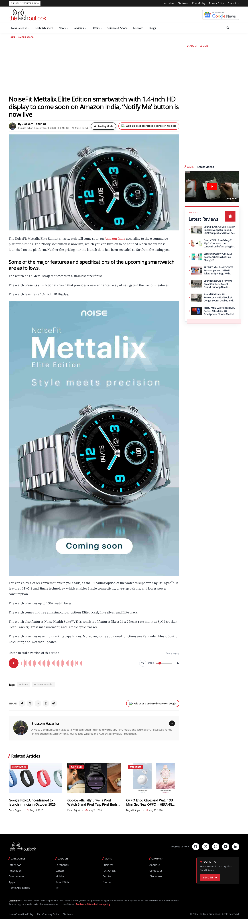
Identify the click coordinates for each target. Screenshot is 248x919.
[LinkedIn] (38, 703)
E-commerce (16, 876)
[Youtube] (225, 846)
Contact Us (233, 3)
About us (169, 3)
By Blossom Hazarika (32, 124)
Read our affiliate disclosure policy (93, 904)
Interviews (15, 865)
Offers (95, 28)
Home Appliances (19, 887)
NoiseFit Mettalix (43, 684)
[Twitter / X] (30, 703)
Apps (12, 882)
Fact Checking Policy (48, 914)
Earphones (76, 767)
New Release (19, 28)
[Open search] (228, 27)
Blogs (152, 28)
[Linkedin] (235, 846)
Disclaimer (183, 3)
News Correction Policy (21, 914)
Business (108, 865)
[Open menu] (235, 27)
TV (57, 887)
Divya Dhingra (133, 810)
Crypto (107, 876)
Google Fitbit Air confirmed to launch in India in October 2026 (32, 802)
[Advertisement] (94, 66)
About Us (154, 865)
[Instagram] (215, 846)
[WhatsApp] (46, 703)
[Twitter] (205, 846)
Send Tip (208, 877)
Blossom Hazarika (45, 723)
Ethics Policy (199, 3)
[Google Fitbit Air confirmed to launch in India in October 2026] (35, 778)
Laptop (60, 870)
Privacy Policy (216, 3)
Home (12, 37)
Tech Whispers (44, 28)
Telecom (138, 28)
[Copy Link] (54, 703)
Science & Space (117, 28)
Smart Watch (26, 37)
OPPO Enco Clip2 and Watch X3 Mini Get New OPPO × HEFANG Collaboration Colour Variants (149, 802)
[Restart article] (142, 663)
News (62, 28)
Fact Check (109, 870)
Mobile (60, 876)
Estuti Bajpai (15, 810)
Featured (108, 882)
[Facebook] (22, 703)
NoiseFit (23, 684)
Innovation (15, 870)
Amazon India (115, 238)
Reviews (79, 28)
